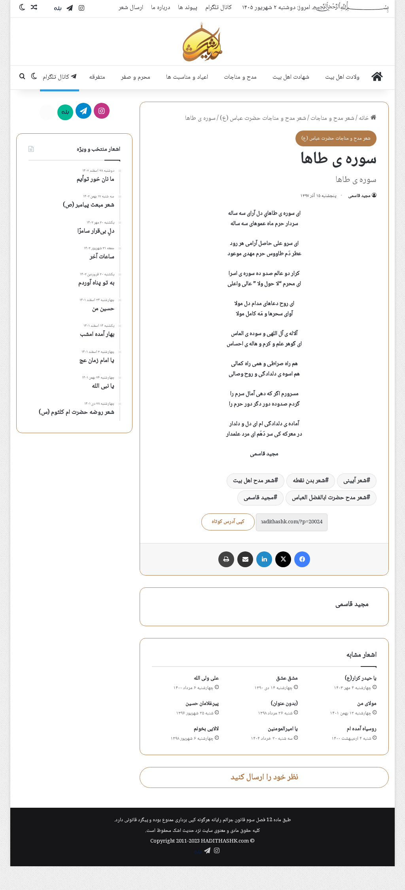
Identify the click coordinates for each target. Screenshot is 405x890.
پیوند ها (187, 7)
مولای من (367, 703)
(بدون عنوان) (284, 703)
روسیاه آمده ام (362, 729)
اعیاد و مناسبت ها (187, 77)
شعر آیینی (355, 480)
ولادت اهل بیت (342, 77)
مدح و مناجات (240, 77)
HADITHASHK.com (225, 841)
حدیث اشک (183, 830)
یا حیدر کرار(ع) (361, 678)
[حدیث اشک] (202, 41)
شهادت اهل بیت (291, 77)
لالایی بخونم (206, 729)
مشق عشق (287, 678)
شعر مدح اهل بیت (253, 480)
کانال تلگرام (218, 7)
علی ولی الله (206, 678)
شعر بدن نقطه (309, 480)
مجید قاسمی (359, 196)
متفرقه (97, 77)
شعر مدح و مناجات (332, 118)
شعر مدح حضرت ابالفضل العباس (329, 497)
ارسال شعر (131, 7)
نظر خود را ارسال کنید (264, 777)
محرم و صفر (135, 77)
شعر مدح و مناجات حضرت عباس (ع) (263, 118)
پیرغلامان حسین (202, 703)
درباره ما (160, 7)
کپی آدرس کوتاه (228, 521)
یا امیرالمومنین (283, 729)
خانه (365, 118)
